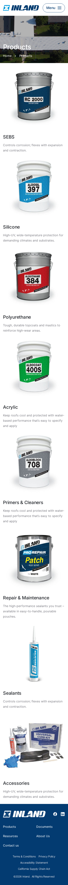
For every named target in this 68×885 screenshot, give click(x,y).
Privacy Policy (47, 856)
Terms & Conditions (24, 856)
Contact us (11, 845)
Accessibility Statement (34, 862)
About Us (43, 836)
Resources (10, 836)
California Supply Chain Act (34, 868)
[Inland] (21, 8)
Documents (44, 827)
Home (7, 56)
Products (9, 827)
